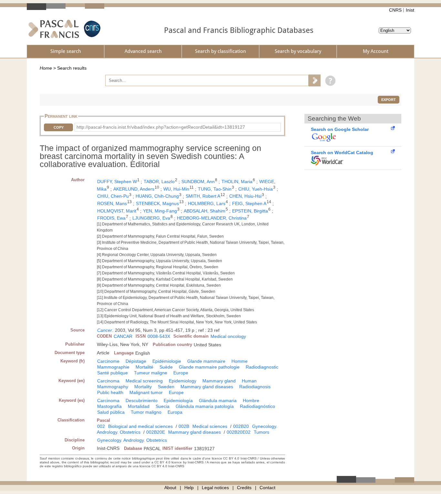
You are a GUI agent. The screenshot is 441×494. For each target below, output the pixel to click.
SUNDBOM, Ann (198, 181)
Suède (166, 367)
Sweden (166, 386)
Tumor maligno (146, 412)
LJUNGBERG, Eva (151, 218)
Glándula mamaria (218, 400)
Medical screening (144, 380)
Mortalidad (138, 406)
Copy (59, 127)
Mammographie (113, 367)
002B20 (241, 426)
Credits (244, 487)
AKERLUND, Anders (133, 189)
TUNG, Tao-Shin (214, 189)
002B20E (155, 432)
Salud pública (111, 412)
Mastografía (109, 406)
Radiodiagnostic (262, 367)
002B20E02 (239, 432)
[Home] (54, 29)
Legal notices (215, 487)
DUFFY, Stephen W (117, 181)
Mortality (143, 386)
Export (388, 100)
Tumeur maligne (150, 372)
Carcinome (108, 361)
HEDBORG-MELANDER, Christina (212, 218)
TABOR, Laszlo (159, 181)
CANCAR (123, 336)
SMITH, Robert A (203, 196)
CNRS (395, 10)
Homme (239, 361)
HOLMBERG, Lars (206, 203)
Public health (110, 392)
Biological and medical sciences (140, 426)
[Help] (329, 80)
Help (189, 487)
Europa (175, 412)
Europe (180, 372)
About (170, 487)
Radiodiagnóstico (257, 406)
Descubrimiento (142, 400)
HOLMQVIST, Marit (116, 210)
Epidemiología (178, 400)
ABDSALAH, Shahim (204, 210)
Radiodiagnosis (255, 386)
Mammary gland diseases (206, 386)
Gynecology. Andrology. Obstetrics (132, 440)
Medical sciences (209, 426)
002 (101, 426)
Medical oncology (228, 336)
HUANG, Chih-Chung (157, 196)
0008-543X (159, 336)
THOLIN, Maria (236, 181)
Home (46, 68)
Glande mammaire (206, 361)
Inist (410, 10)
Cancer (104, 330)
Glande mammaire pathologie (209, 367)
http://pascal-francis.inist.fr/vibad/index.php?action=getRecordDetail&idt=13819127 (161, 127)
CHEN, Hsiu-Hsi (245, 196)
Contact (267, 487)
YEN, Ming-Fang (160, 210)
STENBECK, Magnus (157, 203)
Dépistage (136, 361)
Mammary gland (219, 380)
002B (184, 426)
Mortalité (144, 367)
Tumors (261, 432)
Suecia (162, 406)
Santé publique (112, 372)
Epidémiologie (166, 361)
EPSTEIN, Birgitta (250, 210)
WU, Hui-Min (176, 189)
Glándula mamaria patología (205, 406)
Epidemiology (182, 380)
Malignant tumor (146, 392)
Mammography (112, 386)
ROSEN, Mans (112, 203)
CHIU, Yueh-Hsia (255, 189)
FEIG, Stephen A (249, 203)
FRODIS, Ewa (111, 218)
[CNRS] (91, 29)
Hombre (251, 400)
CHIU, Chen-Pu (113, 196)
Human (249, 380)
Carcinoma (108, 380)
